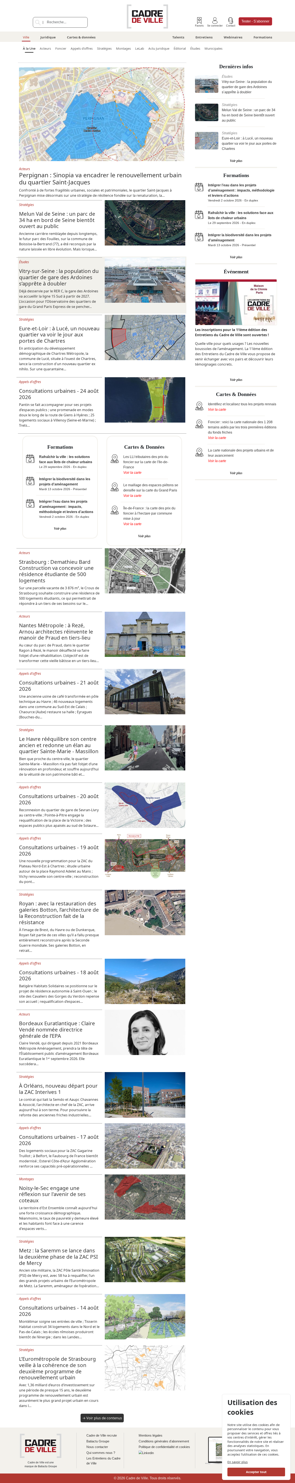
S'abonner (255, 21)
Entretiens (204, 37)
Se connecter (215, 25)
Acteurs (45, 48)
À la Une (29, 48)
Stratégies (104, 48)
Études (195, 48)
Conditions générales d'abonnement (164, 1441)
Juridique (48, 37)
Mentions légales (150, 1435)
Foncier (60, 48)
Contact (230, 25)
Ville (26, 37)
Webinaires (233, 37)
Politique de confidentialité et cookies (164, 1447)
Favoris (199, 25)
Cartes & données (81, 37)
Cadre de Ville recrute (101, 1435)
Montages (123, 48)
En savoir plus (237, 1462)
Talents (178, 37)
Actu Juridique (158, 48)
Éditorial (180, 48)
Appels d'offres (82, 48)
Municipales (213, 48)
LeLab (139, 48)
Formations (263, 37)
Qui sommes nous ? (100, 1452)
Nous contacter (97, 1447)
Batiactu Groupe (97, 1441)
